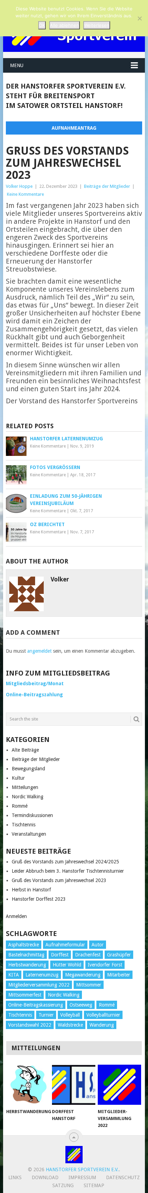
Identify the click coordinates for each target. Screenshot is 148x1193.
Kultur (18, 778)
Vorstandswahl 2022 (29, 1025)
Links (15, 1177)
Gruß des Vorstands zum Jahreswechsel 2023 (59, 880)
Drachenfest (88, 954)
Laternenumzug (42, 975)
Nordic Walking (27, 796)
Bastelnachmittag (26, 954)
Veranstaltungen (29, 834)
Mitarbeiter (118, 975)
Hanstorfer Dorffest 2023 (39, 899)
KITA (13, 975)
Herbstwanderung (27, 964)
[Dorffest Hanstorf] (73, 1085)
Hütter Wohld (67, 964)
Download (45, 1177)
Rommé (20, 806)
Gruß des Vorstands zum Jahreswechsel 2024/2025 (65, 861)
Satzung (63, 1185)
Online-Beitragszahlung (34, 694)
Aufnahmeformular (65, 944)
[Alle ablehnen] (139, 18)
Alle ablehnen (64, 25)
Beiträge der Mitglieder (107, 186)
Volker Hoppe (19, 186)
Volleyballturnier (103, 1015)
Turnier (46, 1015)
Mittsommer (88, 985)
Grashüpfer (119, 954)
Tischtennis (23, 824)
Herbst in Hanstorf (31, 889)
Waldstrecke (70, 1025)
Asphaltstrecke (23, 944)
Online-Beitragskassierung (35, 1005)
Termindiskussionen (32, 815)
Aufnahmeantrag (74, 128)
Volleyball (70, 1015)
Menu (16, 65)
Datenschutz (123, 1177)
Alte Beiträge (25, 750)
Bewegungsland (28, 768)
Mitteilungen (25, 787)
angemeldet (39, 651)
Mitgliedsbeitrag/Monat (35, 683)
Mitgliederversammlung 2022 (39, 985)
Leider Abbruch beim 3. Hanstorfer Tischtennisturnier (68, 871)
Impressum (82, 1177)
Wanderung (101, 1025)
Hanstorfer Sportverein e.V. (82, 1169)
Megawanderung (83, 975)
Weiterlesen (96, 25)
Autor (98, 944)
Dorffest (59, 954)
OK (42, 25)
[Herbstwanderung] (27, 1085)
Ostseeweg (81, 1005)
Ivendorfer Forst (105, 964)
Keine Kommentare (25, 194)
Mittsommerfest (24, 995)
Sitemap (94, 1185)
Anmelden (16, 916)
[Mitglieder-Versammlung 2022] (119, 1085)
